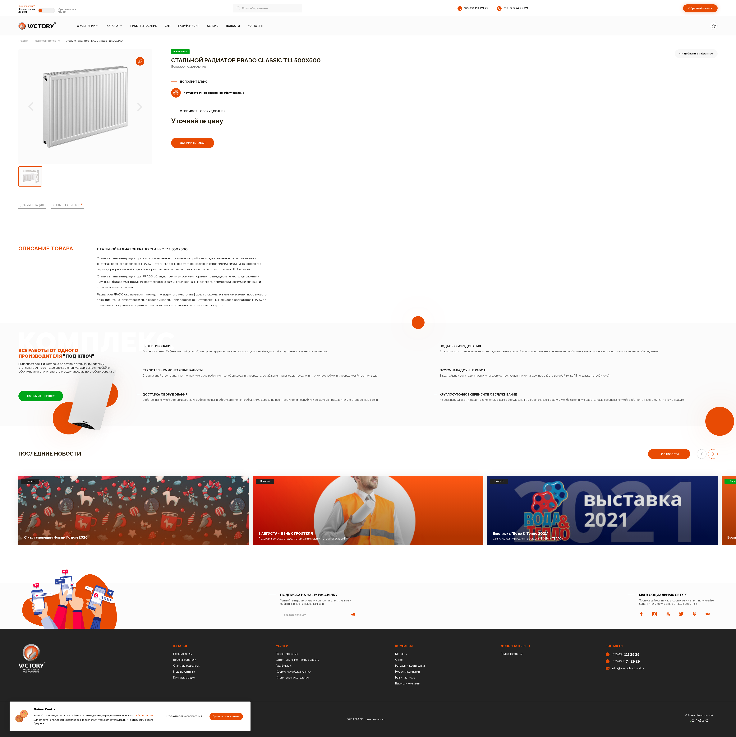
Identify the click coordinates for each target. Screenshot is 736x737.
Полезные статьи (511, 653)
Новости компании (407, 671)
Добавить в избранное (698, 53)
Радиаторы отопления (47, 40)
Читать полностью (224, 536)
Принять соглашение (226, 716)
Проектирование (143, 25)
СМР (168, 25)
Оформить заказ (192, 143)
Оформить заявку (41, 396)
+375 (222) (515, 8)
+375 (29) (476, 8)
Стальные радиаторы (186, 665)
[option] (85, 106)
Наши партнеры (405, 677)
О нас (398, 659)
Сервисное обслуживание (293, 671)
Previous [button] (31, 107)
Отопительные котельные (292, 677)
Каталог (113, 25)
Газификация (188, 25)
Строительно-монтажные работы (297, 659)
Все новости (669, 454)
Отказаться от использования (184, 716)
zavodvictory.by (627, 668)
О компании (86, 25)
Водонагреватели (184, 659)
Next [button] (139, 107)
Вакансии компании (407, 683)
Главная (23, 40)
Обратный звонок (700, 8)
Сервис (212, 25)
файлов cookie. (144, 715)
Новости (233, 25)
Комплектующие (184, 677)
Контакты (255, 25)
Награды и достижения (410, 665)
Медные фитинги (184, 671)
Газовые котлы (182, 653)
